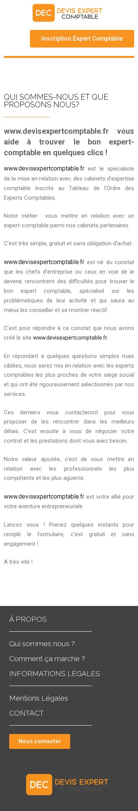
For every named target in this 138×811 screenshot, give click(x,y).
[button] (82, 39)
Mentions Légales (38, 698)
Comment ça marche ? (47, 658)
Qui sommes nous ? (42, 643)
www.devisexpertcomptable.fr (44, 168)
